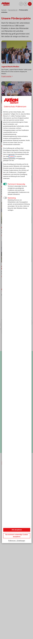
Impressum (21, 158)
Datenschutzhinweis (9, 158)
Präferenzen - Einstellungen (16, 540)
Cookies (11, 156)
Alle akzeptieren (17, 529)
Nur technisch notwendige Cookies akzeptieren (16, 535)
